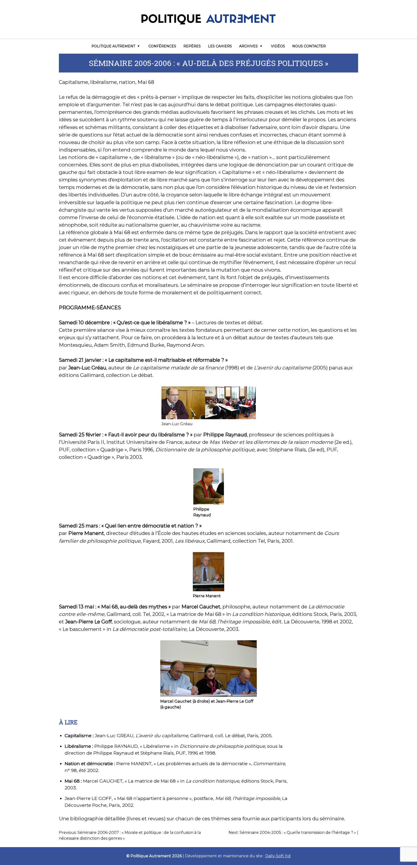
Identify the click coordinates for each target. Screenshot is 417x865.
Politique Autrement (113, 46)
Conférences (162, 46)
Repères (192, 46)
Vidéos (278, 46)
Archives (248, 46)
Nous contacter (309, 46)
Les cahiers (220, 46)
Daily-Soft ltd (278, 856)
